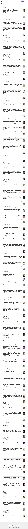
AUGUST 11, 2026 (5, 93)
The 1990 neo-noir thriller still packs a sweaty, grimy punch (10, 123)
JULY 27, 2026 (4, 199)
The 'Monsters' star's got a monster (7, 275)
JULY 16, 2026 (4, 270)
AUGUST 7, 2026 (5, 112)
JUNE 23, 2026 (4, 438)
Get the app (17, 525)
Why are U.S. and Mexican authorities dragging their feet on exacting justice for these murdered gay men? (12, 23)
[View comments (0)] (9, 14)
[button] (1, 3)
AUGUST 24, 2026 (5, 12)
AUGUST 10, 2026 (5, 99)
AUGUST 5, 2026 (5, 129)
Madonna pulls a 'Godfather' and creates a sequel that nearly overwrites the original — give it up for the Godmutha (12, 348)
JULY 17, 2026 (4, 264)
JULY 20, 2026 (4, 247)
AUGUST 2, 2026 (5, 148)
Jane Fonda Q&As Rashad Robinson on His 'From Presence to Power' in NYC (12, 191)
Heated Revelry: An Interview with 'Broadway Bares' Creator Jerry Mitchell (12, 484)
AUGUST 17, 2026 (5, 55)
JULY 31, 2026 (4, 162)
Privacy (14, 523)
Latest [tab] (4, 7)
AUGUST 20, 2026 (5, 36)
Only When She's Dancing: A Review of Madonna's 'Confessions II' (10, 347)
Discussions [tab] (8, 7)
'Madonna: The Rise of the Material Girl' (8, 233)
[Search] (24, 7)
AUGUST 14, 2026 (5, 74)
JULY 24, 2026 (4, 223)
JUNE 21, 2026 (4, 450)
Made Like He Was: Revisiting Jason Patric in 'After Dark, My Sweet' (12, 122)
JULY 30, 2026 (4, 174)
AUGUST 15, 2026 (5, 68)
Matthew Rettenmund (7, 13)
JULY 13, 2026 (4, 292)
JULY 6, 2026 (4, 336)
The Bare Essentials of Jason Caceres (8, 166)
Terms (16, 523)
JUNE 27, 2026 (4, 397)
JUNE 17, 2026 (4, 473)
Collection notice (20, 523)
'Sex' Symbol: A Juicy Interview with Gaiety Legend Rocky (11, 215)
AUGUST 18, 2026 (5, 49)
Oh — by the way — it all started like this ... (8, 234)
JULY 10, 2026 (4, 311)
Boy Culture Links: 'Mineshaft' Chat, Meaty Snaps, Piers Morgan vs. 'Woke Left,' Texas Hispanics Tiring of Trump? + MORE (12, 291)
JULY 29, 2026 (4, 180)
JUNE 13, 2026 (4, 505)
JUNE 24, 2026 (4, 421)
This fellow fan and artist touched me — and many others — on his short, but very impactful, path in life (12, 426)
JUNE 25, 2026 (4, 415)
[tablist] (6, 7)
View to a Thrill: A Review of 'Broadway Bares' (9, 430)
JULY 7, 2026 (4, 330)
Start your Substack (12, 525)
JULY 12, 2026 (4, 298)
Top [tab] (5, 7)
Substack (10, 527)
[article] (14, 12)
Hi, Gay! (4, 385)
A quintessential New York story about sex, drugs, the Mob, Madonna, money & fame (11, 217)
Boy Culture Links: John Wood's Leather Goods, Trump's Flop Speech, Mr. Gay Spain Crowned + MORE (12, 263)
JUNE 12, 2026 (4, 511)
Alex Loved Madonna (6, 425)
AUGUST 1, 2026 (5, 154)
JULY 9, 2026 (4, 317)
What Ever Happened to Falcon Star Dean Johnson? (10, 465)
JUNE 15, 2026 (4, 492)
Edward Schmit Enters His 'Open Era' (8, 371)
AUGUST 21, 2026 (5, 30)
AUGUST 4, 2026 (5, 135)
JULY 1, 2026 (4, 367)
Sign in (26, 1)
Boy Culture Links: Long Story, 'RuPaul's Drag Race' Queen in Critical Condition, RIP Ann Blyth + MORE (12, 407)
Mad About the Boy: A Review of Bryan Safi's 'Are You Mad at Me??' (12, 251)
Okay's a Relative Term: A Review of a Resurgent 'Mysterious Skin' (12, 78)
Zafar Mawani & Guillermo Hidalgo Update (9, 22)
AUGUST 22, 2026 (5, 18)
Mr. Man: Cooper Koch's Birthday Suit (8, 274)
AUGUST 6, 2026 (5, 117)
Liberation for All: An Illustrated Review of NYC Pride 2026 (11, 384)
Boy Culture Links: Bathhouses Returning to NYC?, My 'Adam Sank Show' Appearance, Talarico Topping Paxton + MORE (12, 116)
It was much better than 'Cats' (6, 252)
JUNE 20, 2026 (4, 455)
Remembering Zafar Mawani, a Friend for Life (9, 359)
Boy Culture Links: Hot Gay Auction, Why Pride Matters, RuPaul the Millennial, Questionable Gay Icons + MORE (12, 449)
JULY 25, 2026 (4, 205)
